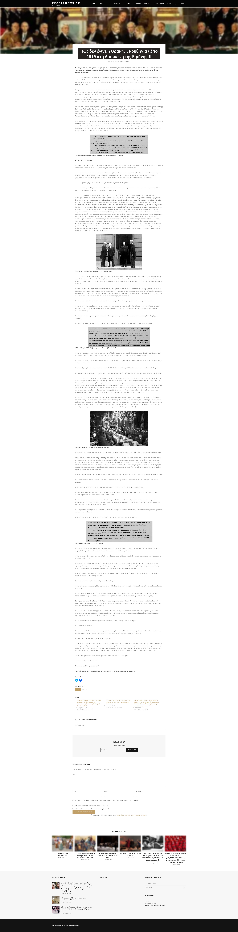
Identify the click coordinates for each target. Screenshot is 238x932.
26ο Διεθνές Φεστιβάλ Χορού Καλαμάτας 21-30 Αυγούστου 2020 (107, 855)
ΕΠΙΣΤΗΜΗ (126, 3)
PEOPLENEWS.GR (66, 3)
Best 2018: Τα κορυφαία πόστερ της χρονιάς (130, 854)
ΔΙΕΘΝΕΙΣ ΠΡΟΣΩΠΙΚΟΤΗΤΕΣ (163, 3)
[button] (56, 885)
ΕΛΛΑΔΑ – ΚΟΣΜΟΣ (113, 3)
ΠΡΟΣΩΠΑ (147, 3)
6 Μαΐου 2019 (130, 857)
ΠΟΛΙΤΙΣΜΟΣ (137, 3)
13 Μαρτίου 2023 (79, 725)
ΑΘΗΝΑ (147, 901)
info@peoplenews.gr (150, 903)
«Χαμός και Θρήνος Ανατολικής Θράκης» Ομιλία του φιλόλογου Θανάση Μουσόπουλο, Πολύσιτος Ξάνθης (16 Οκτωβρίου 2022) (89, 703)
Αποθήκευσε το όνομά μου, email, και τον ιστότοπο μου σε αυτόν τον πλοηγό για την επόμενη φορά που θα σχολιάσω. (107, 800)
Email (106, 791)
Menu (183, 3)
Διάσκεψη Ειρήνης (87, 719)
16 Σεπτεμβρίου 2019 (153, 863)
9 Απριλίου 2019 (62, 857)
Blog (102, 3)
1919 (80, 719)
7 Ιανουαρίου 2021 (85, 859)
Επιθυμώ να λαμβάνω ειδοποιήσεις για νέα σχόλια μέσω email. (92, 805)
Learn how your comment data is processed (131, 815)
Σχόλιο (75, 774)
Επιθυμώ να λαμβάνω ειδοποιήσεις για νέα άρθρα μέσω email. (92, 809)
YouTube (104, 884)
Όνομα (75, 791)
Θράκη (95, 719)
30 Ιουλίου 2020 (108, 859)
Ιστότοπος (139, 791)
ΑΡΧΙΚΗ (95, 3)
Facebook (99, 884)
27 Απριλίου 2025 (175, 864)
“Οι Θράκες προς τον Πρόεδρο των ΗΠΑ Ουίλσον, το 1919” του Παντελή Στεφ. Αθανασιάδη (118, 702)
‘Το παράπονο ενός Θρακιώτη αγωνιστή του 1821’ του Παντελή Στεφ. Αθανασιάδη (85, 855)
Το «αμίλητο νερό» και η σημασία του (62, 854)
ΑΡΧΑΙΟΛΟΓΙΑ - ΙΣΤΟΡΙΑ (115, 61)
